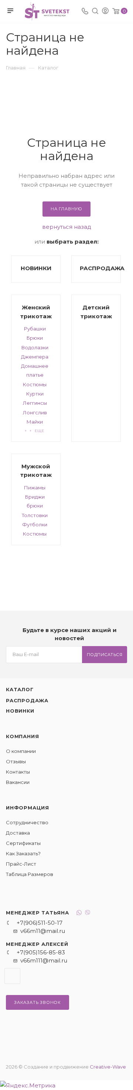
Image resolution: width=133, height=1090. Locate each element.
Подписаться (105, 654)
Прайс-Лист (21, 864)
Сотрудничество (27, 822)
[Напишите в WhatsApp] (79, 913)
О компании (21, 751)
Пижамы (34, 487)
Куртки (35, 394)
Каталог (20, 689)
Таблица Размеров (29, 874)
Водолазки (34, 347)
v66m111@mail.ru (43, 960)
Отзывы (16, 761)
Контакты (18, 772)
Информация (27, 808)
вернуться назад (66, 226)
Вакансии (18, 782)
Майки (35, 422)
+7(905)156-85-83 (41, 952)
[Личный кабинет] (105, 11)
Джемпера (34, 357)
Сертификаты (23, 843)
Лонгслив (35, 412)
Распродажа (27, 700)
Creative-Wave (108, 1067)
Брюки (35, 338)
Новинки (20, 711)
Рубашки (35, 329)
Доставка (18, 833)
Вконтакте (12, 976)
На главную (66, 208)
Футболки (34, 524)
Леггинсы (35, 403)
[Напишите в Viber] (87, 913)
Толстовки (35, 515)
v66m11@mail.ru (42, 930)
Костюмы (35, 384)
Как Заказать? (23, 853)
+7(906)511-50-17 (39, 922)
